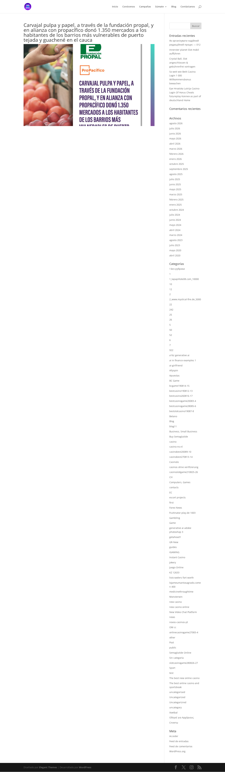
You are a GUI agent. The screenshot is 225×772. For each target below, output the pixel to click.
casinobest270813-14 (181, 456)
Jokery (172, 562)
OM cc (172, 627)
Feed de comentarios (180, 746)
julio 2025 (174, 179)
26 (170, 319)
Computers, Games (179, 482)
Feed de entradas (179, 741)
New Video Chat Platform (183, 612)
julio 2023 (174, 245)
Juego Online (176, 567)
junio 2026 (175, 133)
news (172, 617)
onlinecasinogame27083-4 (183, 632)
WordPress (85, 767)
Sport (172, 667)
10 (170, 284)
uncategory (175, 707)
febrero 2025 (176, 199)
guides (173, 547)
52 (170, 335)
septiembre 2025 (178, 169)
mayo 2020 (175, 250)
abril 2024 (174, 230)
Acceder (173, 736)
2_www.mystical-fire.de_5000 (185, 299)
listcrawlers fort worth (181, 577)
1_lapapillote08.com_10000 (184, 279)
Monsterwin (176, 596)
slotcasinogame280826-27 (183, 662)
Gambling (174, 517)
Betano (173, 416)
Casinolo (174, 462)
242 (171, 309)
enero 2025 (175, 204)
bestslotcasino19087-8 (181, 411)
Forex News (175, 507)
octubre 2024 (176, 209)
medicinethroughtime (181, 591)
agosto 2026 (176, 123)
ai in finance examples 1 (182, 360)
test (171, 673)
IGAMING (174, 552)
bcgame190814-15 (179, 385)
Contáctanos (188, 6)
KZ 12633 (174, 572)
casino (172, 441)
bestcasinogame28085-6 (182, 406)
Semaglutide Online (180, 652)
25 (170, 314)
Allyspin (173, 370)
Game (172, 522)
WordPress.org (177, 751)
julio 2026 (174, 128)
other (172, 637)
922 (171, 350)
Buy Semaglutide (178, 436)
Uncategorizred (177, 702)
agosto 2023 (176, 240)
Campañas (145, 6)
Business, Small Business (183, 431)
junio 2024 (175, 219)
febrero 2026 (176, 153)
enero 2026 (175, 159)
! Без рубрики (177, 268)
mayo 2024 (175, 224)
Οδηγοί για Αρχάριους (181, 717)
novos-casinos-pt (178, 622)
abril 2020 (174, 255)
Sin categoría (176, 657)
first (171, 502)
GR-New (173, 542)
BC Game (174, 380)
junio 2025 (175, 184)
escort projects (177, 497)
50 (170, 329)
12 (170, 289)
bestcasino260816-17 (181, 395)
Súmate (159, 6)
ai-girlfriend (176, 365)
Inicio (115, 6)
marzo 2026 (175, 148)
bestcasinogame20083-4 (182, 400)
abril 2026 (174, 143)
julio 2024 (174, 214)
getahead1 (175, 537)
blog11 (173, 426)
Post (171, 642)
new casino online (179, 607)
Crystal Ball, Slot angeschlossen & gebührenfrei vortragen (182, 62)
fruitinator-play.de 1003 (182, 512)
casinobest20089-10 (180, 451)
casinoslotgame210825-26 (183, 472)
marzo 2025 (175, 194)
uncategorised (177, 692)
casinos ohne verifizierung (183, 467)
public (172, 647)
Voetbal (173, 712)
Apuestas (174, 375)
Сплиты (173, 722)
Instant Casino (177, 557)
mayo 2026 (175, 138)
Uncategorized (177, 697)
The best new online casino (184, 678)
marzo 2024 (175, 235)
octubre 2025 (176, 163)
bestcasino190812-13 (181, 390)
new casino (175, 601)
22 (170, 304)
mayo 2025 (175, 189)
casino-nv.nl (176, 446)
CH (170, 477)
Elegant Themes (48, 767)
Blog (173, 6)
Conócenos (128, 6)
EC (170, 492)
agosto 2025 (176, 174)
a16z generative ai (179, 355)
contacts (174, 487)
